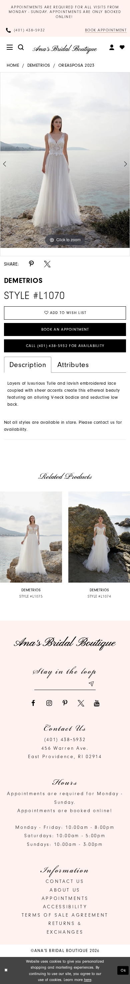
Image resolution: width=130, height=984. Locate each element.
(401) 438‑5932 (65, 739)
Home (13, 65)
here (87, 979)
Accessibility (65, 907)
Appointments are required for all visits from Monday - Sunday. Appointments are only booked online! (65, 12)
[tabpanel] (65, 160)
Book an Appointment (65, 329)
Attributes (73, 364)
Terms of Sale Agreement (65, 915)
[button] (10, 47)
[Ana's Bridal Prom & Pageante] (65, 49)
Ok (123, 970)
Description (27, 364)
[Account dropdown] (112, 47)
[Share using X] (47, 264)
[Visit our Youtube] (97, 703)
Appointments (65, 898)
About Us (65, 890)
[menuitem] (10, 47)
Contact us (65, 881)
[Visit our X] (81, 703)
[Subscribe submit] (90, 684)
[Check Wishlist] (123, 47)
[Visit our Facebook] (33, 703)
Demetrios (38, 65)
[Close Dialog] (6, 970)
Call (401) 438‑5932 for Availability (65, 346)
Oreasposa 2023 (76, 65)
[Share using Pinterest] (31, 264)
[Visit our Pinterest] (65, 703)
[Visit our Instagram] (49, 703)
